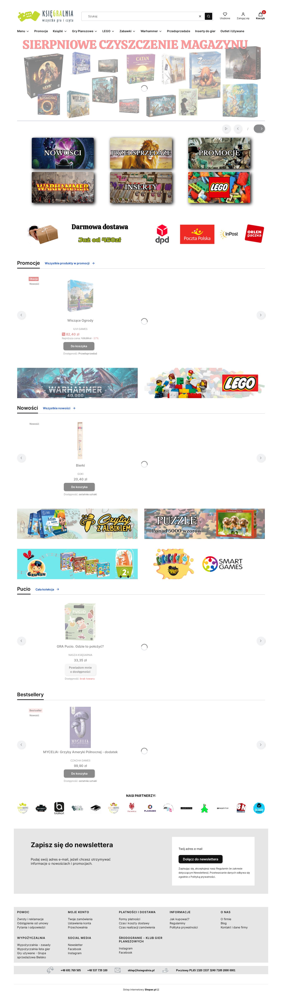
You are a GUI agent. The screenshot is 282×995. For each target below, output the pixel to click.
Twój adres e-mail (190, 848)
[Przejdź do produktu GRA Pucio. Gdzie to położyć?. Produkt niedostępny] (80, 621)
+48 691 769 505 (71, 970)
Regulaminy (177, 923)
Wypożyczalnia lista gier (33, 949)
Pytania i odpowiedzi (31, 927)
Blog (224, 923)
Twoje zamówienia (80, 919)
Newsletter (75, 945)
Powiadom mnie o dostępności (80, 669)
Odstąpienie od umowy (32, 923)
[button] (208, 16)
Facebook (74, 949)
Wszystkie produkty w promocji (67, 263)
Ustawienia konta (79, 923)
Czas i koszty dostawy (134, 923)
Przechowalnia (78, 927)
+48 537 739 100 (97, 970)
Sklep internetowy (139, 989)
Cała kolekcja (45, 589)
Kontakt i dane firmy (234, 927)
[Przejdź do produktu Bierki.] (80, 440)
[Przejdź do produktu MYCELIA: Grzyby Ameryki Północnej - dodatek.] (80, 727)
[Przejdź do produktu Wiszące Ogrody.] (80, 295)
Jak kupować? (179, 919)
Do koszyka (79, 346)
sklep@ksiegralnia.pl (141, 970)
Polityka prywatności (184, 927)
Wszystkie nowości (56, 408)
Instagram (75, 953)
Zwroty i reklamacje (30, 919)
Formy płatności (129, 919)
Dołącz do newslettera (200, 859)
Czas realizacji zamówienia (137, 927)
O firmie (226, 919)
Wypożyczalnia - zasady (34, 945)
